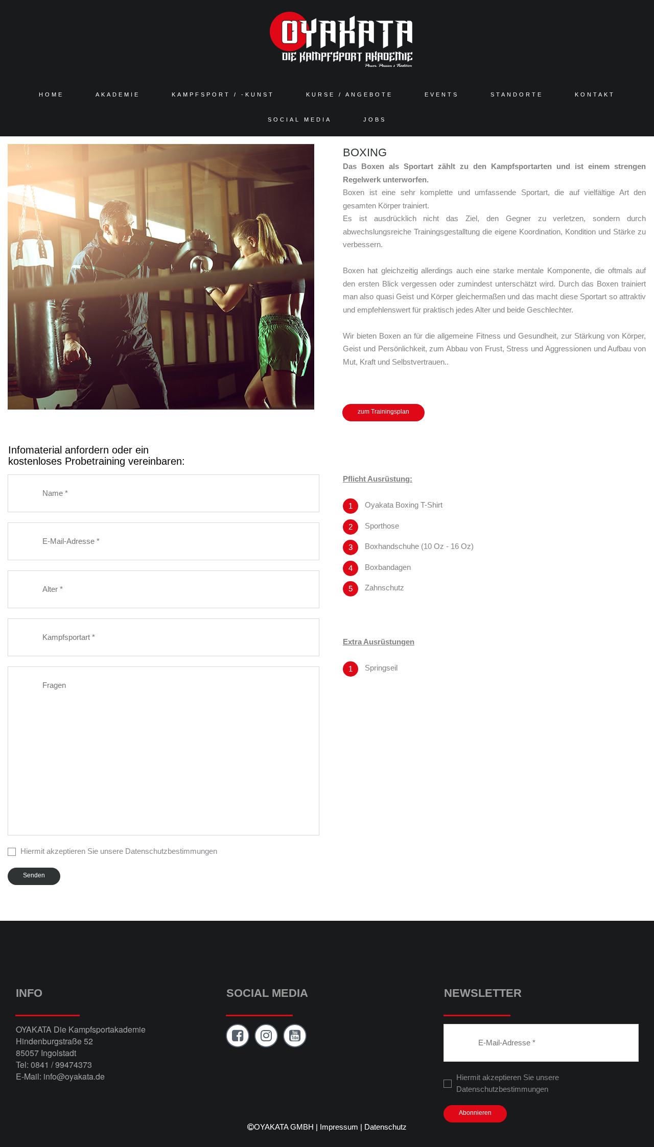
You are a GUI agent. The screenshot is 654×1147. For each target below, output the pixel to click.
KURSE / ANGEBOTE (349, 94)
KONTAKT (595, 94)
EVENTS (442, 94)
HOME (51, 94)
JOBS (374, 119)
